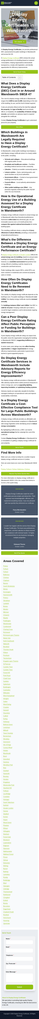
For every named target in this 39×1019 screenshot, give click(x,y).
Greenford (6, 759)
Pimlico (5, 598)
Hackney (6, 762)
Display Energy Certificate (10, 58)
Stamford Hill (7, 788)
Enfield (5, 900)
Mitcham (6, 612)
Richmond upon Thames (11, 635)
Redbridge (6, 880)
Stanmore (6, 848)
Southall (6, 770)
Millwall (5, 730)
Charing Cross (8, 629)
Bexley (5, 903)
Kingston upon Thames (10, 661)
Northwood (6, 894)
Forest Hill (6, 672)
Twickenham (7, 658)
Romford (6, 915)
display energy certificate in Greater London (16, 254)
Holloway (6, 721)
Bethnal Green (8, 724)
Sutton (5, 701)
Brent (5, 756)
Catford (5, 716)
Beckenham (7, 736)
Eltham (5, 828)
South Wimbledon (9, 586)
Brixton (5, 606)
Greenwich (6, 742)
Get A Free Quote (19, 553)
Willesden (6, 693)
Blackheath (7, 753)
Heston (5, 750)
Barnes (5, 583)
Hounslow (6, 713)
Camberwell (7, 626)
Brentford (6, 647)
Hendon (5, 779)
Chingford (6, 897)
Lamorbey (6, 874)
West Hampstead (8, 696)
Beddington (7, 687)
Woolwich (6, 840)
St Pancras (6, 664)
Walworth (6, 644)
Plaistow (6, 825)
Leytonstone (7, 843)
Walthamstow (7, 851)
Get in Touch (19, 447)
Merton (5, 589)
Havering (6, 920)
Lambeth (6, 603)
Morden (5, 609)
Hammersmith (7, 595)
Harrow (5, 811)
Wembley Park (8, 765)
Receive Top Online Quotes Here (19, 473)
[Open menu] (36, 3)
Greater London (8, 808)
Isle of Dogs (7, 745)
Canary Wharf (7, 747)
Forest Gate (7, 837)
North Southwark (8, 641)
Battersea (21, 469)
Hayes (5, 819)
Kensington (7, 592)
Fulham (8, 469)
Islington (6, 698)
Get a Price (19, 127)
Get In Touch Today (19, 72)
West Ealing (7, 704)
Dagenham (6, 909)
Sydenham (6, 684)
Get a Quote (18, 41)
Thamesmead (7, 892)
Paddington (7, 621)
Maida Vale (7, 638)
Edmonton (6, 863)
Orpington (6, 886)
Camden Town (8, 667)
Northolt (5, 805)
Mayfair (5, 618)
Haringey (6, 799)
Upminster (6, 923)
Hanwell (6, 710)
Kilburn (5, 652)
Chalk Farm (7, 678)
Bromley (6, 776)
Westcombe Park (8, 785)
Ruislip (5, 877)
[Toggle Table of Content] (19, 77)
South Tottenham (8, 802)
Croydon (6, 707)
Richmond (6, 632)
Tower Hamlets (8, 733)
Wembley (6, 739)
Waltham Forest (8, 854)
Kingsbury (6, 782)
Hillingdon (6, 831)
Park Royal (6, 675)
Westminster (7, 623)
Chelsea (27, 469)
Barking (5, 871)
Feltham (6, 791)
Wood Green (7, 822)
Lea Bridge (6, 794)
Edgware (6, 845)
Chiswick (6, 615)
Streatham (6, 600)
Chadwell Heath (8, 912)
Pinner (5, 857)
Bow (4, 768)
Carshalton (6, 690)
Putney (3, 469)
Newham (6, 834)
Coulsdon (6, 796)
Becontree (6, 906)
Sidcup (5, 860)
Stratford (6, 814)
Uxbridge (6, 889)
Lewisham (6, 727)
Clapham (6, 580)
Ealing (5, 719)
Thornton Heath (8, 649)
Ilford (4, 883)
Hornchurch (7, 917)
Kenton (5, 817)
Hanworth (6, 773)
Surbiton (6, 681)
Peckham (6, 655)
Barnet (5, 868)
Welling (5, 866)
